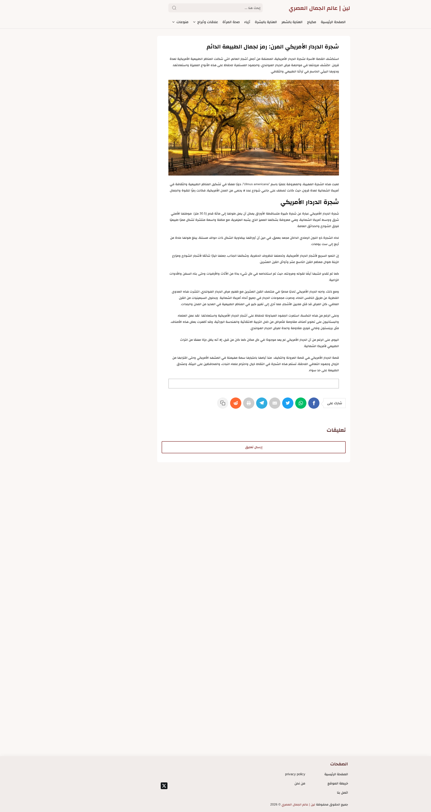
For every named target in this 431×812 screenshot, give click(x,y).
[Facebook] (314, 405)
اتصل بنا (342, 792)
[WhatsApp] (301, 405)
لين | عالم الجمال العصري (319, 8)
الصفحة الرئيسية (336, 774)
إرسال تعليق (253, 447)
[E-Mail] (275, 405)
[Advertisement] (253, 493)
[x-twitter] (164, 785)
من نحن (300, 783)
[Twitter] (288, 405)
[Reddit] (236, 405)
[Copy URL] (223, 405)
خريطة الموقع (338, 783)
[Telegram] (262, 405)
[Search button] (174, 7)
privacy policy (295, 774)
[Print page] (249, 405)
